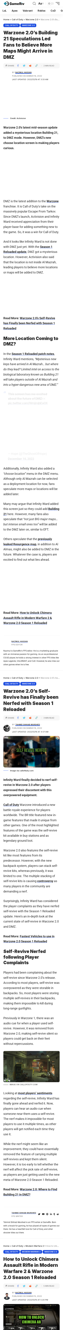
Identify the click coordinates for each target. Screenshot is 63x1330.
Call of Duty (11, 25)
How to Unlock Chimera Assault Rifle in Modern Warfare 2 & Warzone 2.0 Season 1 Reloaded (27, 618)
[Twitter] (39, 1214)
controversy (45, 881)
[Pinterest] (47, 1214)
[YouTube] (43, 1214)
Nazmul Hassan (23, 72)
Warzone (53, 201)
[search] (34, 3)
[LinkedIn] (51, 1214)
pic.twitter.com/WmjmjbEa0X (28, 403)
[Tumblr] (54, 1214)
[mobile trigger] (57, 3)
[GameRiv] (14, 3)
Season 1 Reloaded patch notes (33, 354)
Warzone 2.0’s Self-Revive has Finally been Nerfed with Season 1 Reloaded (29, 323)
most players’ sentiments (35, 1093)
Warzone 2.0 (28, 25)
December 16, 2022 (21, 458)
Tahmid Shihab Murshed (27, 724)
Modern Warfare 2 (31, 1252)
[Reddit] (58, 1214)
